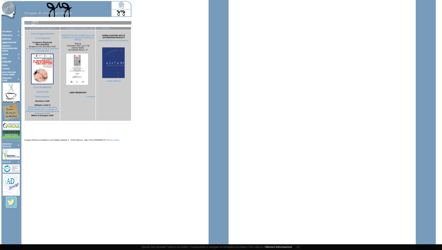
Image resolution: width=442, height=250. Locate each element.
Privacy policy (113, 140)
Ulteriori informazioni (278, 247)
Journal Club (42, 92)
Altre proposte (42, 97)
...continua (90, 97)
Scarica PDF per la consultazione (113, 40)
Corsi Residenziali (42, 87)
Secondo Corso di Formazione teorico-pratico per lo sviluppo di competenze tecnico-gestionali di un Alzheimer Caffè (42, 110)
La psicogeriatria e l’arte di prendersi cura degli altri (42, 50)
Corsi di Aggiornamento (42, 34)
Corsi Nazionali (42, 38)
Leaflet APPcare (113, 81)
